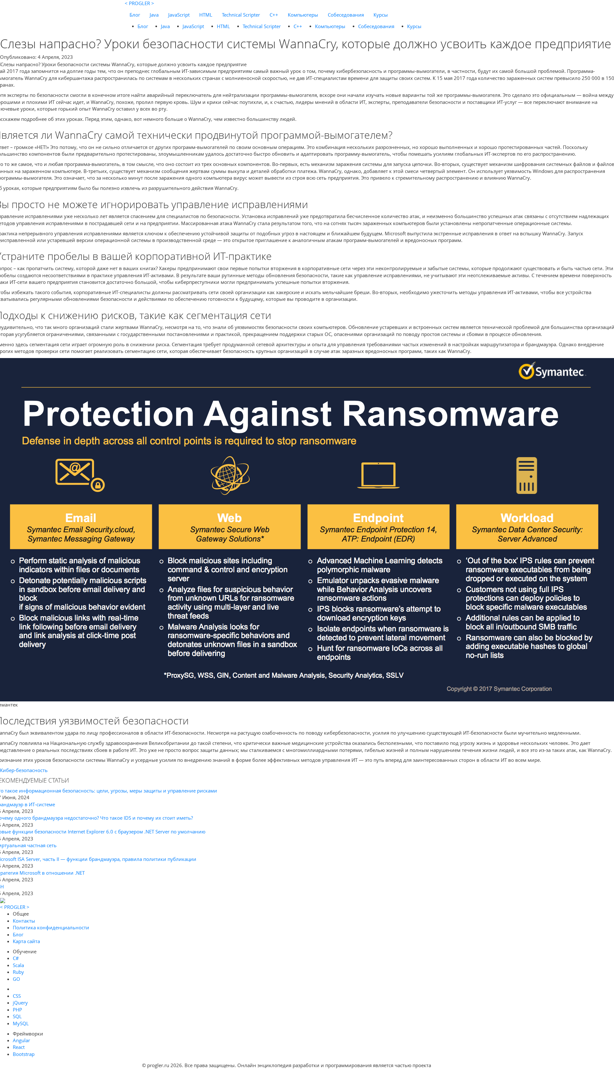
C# (16, 958)
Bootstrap (24, 1054)
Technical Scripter (241, 15)
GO (16, 979)
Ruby (18, 972)
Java (154, 15)
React (19, 1047)
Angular (21, 1040)
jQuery (20, 1002)
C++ (274, 15)
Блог (135, 15)
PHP (17, 1009)
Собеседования (346, 15)
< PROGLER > (139, 3)
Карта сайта (26, 941)
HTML (205, 15)
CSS (17, 996)
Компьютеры (303, 15)
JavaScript (179, 15)
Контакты (24, 921)
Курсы (381, 15)
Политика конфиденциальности (51, 927)
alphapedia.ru (452, 1065)
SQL (17, 1016)
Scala (18, 965)
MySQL (21, 1023)
